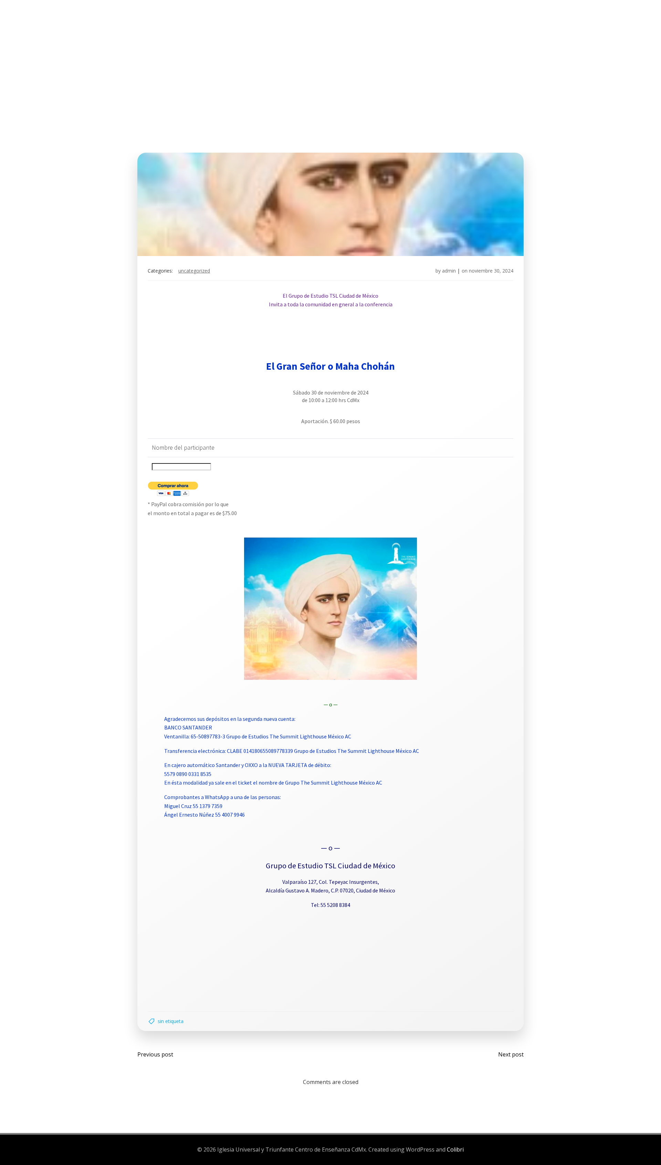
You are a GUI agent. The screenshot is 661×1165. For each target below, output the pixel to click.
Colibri (455, 1149)
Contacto (469, 30)
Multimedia (419, 30)
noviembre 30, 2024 (491, 270)
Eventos (326, 30)
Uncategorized (194, 270)
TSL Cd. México (191, 30)
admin (449, 270)
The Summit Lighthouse (263, 30)
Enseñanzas (368, 30)
